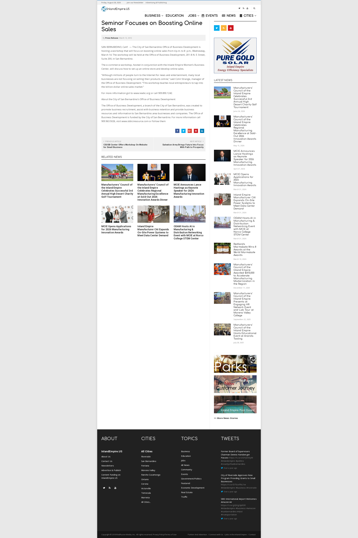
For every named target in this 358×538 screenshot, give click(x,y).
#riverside (251, 487)
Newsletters (107, 465)
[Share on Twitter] (183, 131)
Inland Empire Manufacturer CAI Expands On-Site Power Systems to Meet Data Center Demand (153, 231)
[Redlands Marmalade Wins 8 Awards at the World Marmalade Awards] (222, 248)
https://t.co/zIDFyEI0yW (241, 457)
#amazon (250, 508)
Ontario (145, 479)
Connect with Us (216, 534)
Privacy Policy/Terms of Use (164, 534)
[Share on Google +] (190, 131)
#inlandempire (228, 460)
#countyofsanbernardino (233, 464)
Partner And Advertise (197, 534)
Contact (252, 534)
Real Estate (187, 492)
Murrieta (145, 497)
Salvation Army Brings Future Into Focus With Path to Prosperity (182, 145)
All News (185, 465)
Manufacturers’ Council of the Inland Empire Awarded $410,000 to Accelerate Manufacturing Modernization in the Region (244, 274)
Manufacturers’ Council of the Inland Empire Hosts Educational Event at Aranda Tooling (245, 332)
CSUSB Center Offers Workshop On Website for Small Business (125, 145)
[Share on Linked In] (202, 131)
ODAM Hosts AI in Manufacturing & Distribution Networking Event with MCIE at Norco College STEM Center (189, 232)
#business (241, 487)
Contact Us (106, 461)
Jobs (183, 460)
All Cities (146, 451)
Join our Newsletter (135, 2)
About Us (106, 456)
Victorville (146, 488)
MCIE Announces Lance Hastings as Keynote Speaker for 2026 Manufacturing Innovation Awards (189, 190)
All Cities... (146, 502)
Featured (185, 483)
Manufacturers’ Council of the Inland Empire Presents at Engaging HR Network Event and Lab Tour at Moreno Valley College (244, 304)
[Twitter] (239, 8)
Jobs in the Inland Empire (236, 534)
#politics (240, 460)
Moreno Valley (148, 470)
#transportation (229, 514)
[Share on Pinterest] (196, 131)
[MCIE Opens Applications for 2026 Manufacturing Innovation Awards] (117, 214)
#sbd (239, 511)
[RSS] (243, 8)
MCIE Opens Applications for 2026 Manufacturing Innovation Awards (116, 229)
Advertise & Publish (111, 470)
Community (186, 469)
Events (184, 474)
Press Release (111, 38)
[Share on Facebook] (177, 131)
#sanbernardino (229, 511)
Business (185, 451)
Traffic (184, 496)
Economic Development (192, 487)
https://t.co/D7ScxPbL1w (233, 484)
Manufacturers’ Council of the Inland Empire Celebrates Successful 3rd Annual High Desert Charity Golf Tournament (117, 190)
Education (186, 456)
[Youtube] (247, 8)
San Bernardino (148, 461)
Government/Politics (191, 478)
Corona (144, 483)
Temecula (146, 492)
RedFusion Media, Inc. (125, 534)
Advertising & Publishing (156, 2)
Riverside (146, 456)
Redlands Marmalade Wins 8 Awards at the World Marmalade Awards (245, 249)
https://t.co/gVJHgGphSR (233, 505)
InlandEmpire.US (111, 451)
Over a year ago (230, 468)
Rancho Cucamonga (150, 474)
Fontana (145, 465)
